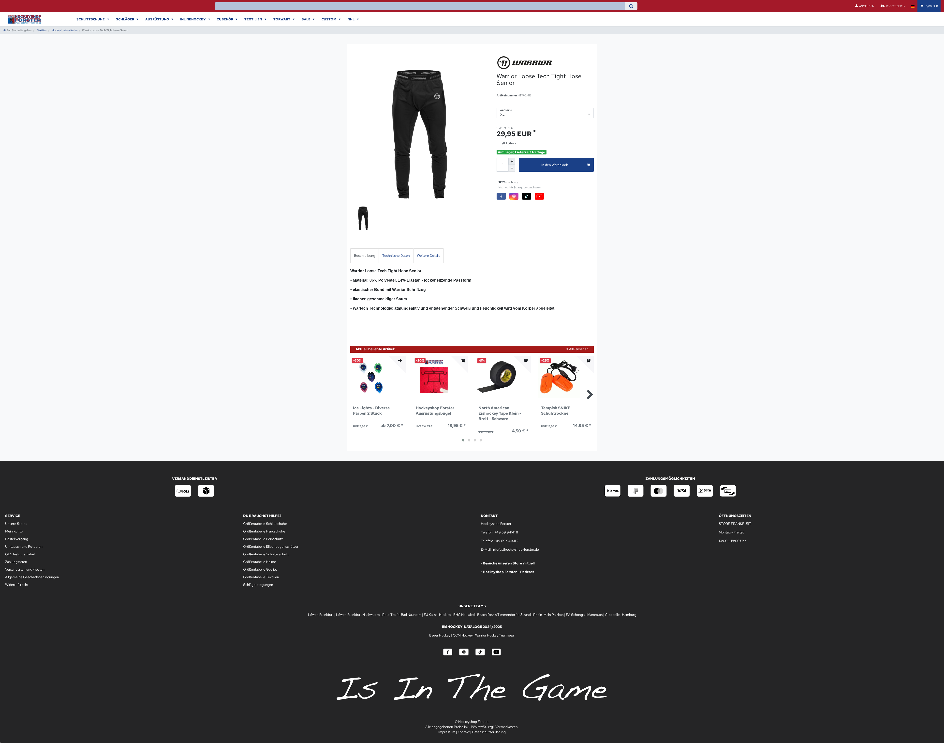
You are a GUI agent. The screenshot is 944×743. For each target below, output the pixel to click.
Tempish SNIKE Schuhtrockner (556, 410)
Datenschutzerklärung (489, 732)
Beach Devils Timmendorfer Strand (504, 614)
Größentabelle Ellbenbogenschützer (270, 546)
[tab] (364, 255)
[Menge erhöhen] (511, 161)
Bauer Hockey (439, 635)
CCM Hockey (463, 635)
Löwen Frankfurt (321, 614)
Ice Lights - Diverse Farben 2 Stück (371, 410)
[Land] (912, 6)
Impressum (446, 732)
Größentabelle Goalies (260, 569)
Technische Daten (396, 255)
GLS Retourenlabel (20, 554)
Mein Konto (14, 531)
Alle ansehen (578, 349)
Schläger (125, 19)
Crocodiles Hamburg (620, 614)
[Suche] (631, 6)
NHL (351, 19)
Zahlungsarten (16, 562)
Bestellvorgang (16, 539)
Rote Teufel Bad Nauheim (401, 614)
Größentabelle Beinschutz (263, 539)
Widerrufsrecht (16, 584)
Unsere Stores (16, 523)
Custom (329, 19)
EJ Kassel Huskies (437, 614)
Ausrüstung (157, 19)
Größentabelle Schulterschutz (266, 554)
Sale (306, 19)
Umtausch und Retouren (24, 546)
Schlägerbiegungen (258, 584)
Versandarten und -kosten (24, 569)
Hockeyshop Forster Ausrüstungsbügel (435, 410)
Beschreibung (364, 255)
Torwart (282, 19)
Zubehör (225, 19)
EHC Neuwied (464, 614)
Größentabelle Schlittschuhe (265, 523)
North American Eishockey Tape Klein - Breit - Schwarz (499, 413)
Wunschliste (510, 182)
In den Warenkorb (554, 165)
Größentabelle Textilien (261, 577)
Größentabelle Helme (259, 562)
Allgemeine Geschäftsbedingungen (32, 577)
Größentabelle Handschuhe (264, 531)
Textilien (253, 19)
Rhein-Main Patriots (548, 614)
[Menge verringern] (511, 168)
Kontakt (464, 732)
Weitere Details (428, 255)
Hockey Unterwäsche (64, 30)
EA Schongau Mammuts (584, 614)
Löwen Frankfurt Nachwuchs (358, 614)
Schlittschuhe (90, 19)
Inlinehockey (193, 19)
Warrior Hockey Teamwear (495, 635)
